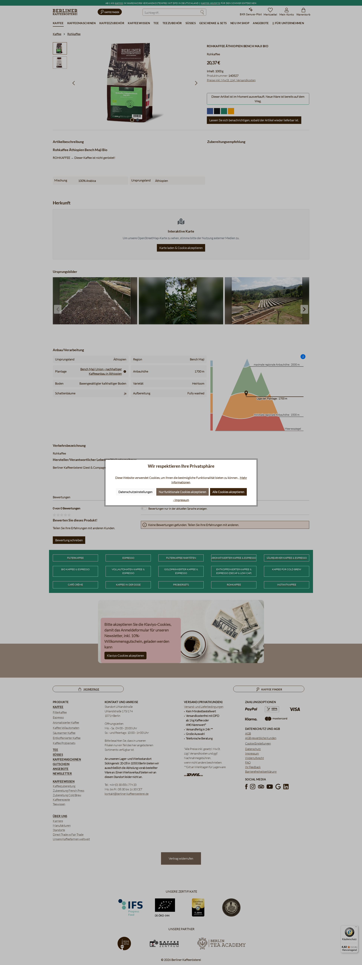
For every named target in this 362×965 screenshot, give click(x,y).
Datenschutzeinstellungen (135, 492)
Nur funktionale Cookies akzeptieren (182, 492)
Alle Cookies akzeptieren (228, 492)
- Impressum (181, 500)
